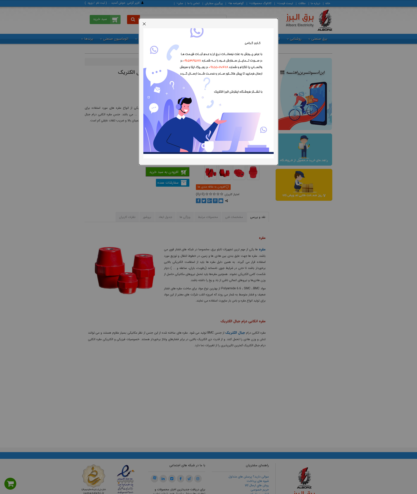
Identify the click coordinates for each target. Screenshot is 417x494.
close (144, 24)
